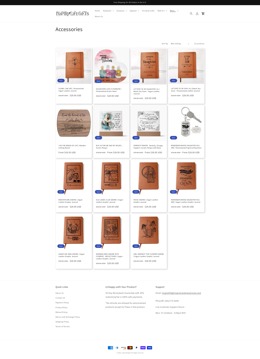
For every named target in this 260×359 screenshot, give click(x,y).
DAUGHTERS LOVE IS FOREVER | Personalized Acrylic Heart (108, 90)
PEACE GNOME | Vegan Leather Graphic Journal (146, 201)
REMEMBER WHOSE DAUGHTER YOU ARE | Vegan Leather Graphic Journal (185, 201)
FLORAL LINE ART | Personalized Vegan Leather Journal (71, 90)
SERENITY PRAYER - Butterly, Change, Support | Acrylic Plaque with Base (148, 146)
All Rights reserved (137, 353)
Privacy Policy (61, 307)
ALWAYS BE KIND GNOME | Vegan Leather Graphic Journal (71, 255)
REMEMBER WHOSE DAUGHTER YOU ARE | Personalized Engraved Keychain (186, 146)
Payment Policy (62, 302)
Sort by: (165, 43)
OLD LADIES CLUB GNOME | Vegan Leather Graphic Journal (109, 201)
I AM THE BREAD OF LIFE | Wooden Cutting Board (72, 146)
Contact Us (60, 298)
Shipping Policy (62, 321)
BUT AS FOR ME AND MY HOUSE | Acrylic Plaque (109, 146)
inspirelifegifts (126, 353)
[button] (108, 11)
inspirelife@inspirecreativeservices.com (181, 293)
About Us (60, 293)
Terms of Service (63, 326)
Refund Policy (62, 312)
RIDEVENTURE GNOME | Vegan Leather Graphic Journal (70, 201)
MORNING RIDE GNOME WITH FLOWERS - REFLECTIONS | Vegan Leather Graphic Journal (109, 256)
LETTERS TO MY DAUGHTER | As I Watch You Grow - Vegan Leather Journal (147, 91)
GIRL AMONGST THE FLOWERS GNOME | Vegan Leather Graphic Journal (149, 255)
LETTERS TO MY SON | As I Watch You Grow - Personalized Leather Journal (186, 90)
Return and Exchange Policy (68, 317)
